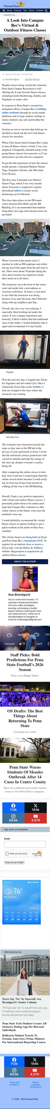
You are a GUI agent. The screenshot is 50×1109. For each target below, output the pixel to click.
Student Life (9, 15)
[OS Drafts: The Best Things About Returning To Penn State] (25, 705)
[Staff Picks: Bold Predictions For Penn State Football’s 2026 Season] (25, 649)
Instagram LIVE (33, 540)
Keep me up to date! (14, 862)
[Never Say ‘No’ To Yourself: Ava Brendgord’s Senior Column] (25, 996)
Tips (25, 10)
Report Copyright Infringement (35, 1084)
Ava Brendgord (12, 79)
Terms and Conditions (14, 1083)
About (31, 10)
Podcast (17, 10)
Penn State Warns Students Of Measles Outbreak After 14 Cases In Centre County (25, 774)
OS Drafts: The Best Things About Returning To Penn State (25, 718)
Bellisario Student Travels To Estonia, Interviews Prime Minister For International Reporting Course (24, 1038)
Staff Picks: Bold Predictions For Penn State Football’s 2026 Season (25, 662)
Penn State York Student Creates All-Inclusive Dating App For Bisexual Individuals (24, 1026)
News (9, 10)
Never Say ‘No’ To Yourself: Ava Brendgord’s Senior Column (21, 1000)
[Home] (14, 7)
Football (39, 10)
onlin (17, 190)
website (37, 387)
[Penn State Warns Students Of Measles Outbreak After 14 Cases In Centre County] (25, 762)
